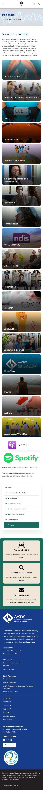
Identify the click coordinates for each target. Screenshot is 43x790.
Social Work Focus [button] (14, 503)
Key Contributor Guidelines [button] (17, 509)
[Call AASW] (39, 4)
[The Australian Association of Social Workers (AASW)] (21, 3)
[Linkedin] (4, 740)
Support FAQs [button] (7, 709)
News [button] (10, 487)
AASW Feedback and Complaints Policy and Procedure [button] (18, 687)
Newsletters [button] (12, 498)
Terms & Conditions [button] (9, 682)
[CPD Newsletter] (21, 596)
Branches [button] (6, 712)
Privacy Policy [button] (7, 679)
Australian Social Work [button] (16, 514)
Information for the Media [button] (17, 493)
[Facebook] (7, 740)
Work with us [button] (7, 720)
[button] (34, 4)
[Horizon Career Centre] (21, 573)
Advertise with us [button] (9, 716)
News (10, 19)
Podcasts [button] (11, 525)
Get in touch (9, 745)
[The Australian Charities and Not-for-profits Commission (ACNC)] (11, 757)
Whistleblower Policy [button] (10, 692)
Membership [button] (7, 705)
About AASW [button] (7, 702)
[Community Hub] (21, 550)
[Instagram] (11, 740)
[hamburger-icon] (3, 4)
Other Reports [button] (13, 520)
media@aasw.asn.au (18, 473)
